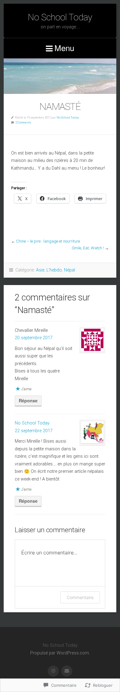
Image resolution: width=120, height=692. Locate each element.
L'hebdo (54, 270)
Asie (40, 270)
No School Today (60, 17)
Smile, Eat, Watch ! (88, 248)
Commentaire (80, 597)
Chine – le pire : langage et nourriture (48, 241)
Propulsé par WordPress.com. (60, 653)
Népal (69, 270)
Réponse (28, 400)
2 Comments (23, 122)
